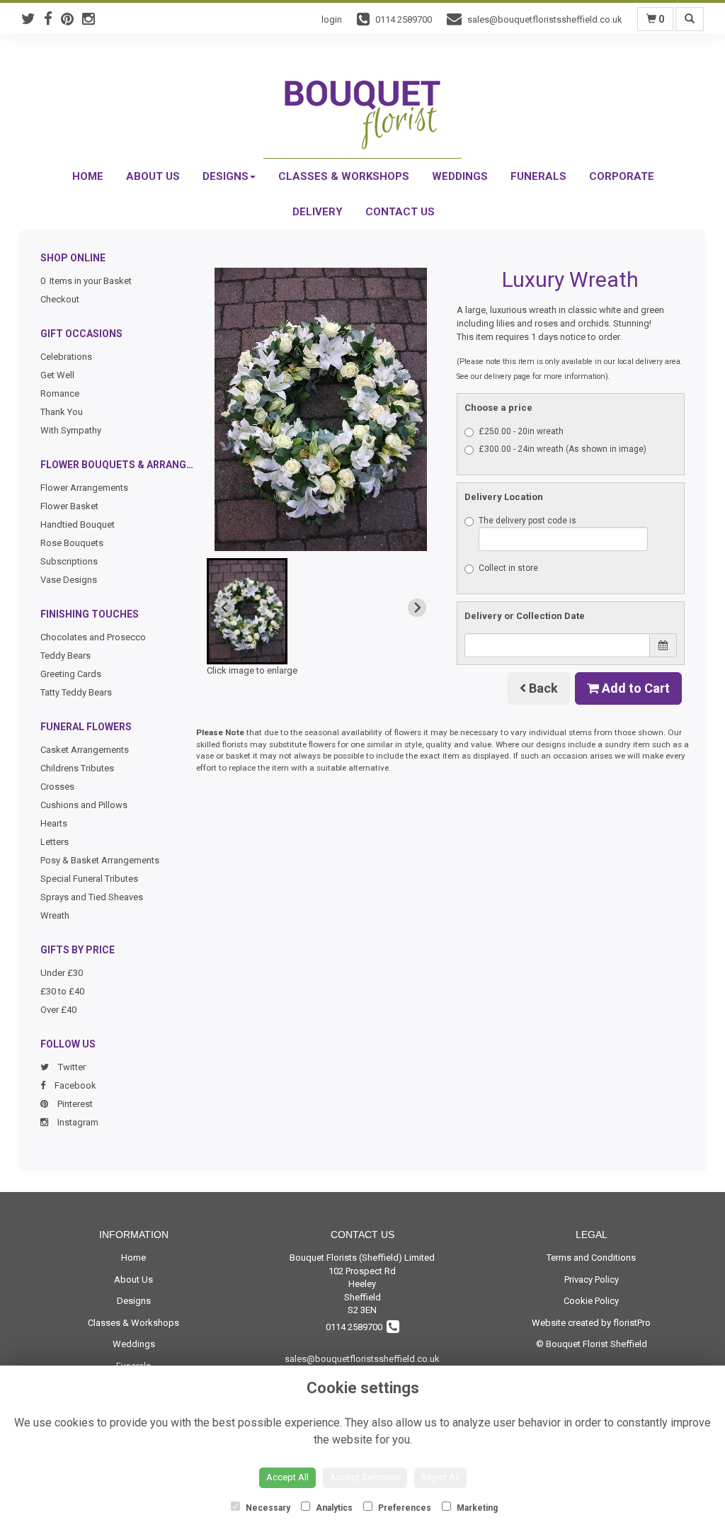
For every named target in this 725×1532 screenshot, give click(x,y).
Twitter (71, 1067)
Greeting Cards (70, 674)
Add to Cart (634, 688)
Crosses (57, 786)
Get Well (57, 375)
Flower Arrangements (84, 487)
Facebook (74, 1085)
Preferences (403, 1508)
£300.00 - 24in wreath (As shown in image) (562, 449)
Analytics (333, 1508)
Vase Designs (68, 579)
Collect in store (508, 568)
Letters (54, 841)
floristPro (632, 1322)
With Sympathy (70, 430)
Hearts (53, 823)
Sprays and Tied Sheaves (91, 897)
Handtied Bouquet (77, 524)
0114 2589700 (356, 1327)
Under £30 (61, 973)
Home (87, 176)
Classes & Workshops (343, 176)
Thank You (61, 412)
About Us (153, 176)
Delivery (317, 211)
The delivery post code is (527, 521)
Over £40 (58, 1009)
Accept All (287, 1477)
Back (542, 688)
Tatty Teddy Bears (76, 692)
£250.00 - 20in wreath (521, 431)
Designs (225, 176)
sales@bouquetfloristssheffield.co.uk (362, 1359)
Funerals (538, 176)
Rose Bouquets (71, 543)
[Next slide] (417, 607)
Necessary (267, 1508)
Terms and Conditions (591, 1257)
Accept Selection (365, 1477)
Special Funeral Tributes (89, 878)
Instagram (76, 1122)
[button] (247, 611)
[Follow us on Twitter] (32, 19)
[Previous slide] (225, 607)
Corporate (621, 176)
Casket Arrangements (84, 749)
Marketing (476, 1508)
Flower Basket (69, 506)
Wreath (54, 915)
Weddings (460, 176)
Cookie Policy (591, 1300)
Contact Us (400, 211)
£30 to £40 (62, 991)
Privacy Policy (591, 1279)
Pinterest (74, 1104)
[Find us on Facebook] (52, 19)
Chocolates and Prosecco (93, 637)
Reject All (440, 1477)
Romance (59, 393)
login (331, 19)
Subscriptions (69, 561)
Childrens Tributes (77, 768)
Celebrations (66, 356)
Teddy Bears (65, 655)
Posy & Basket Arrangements (99, 860)
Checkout (59, 299)
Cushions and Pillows (83, 805)
